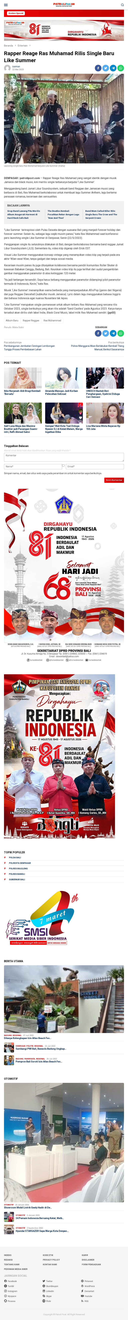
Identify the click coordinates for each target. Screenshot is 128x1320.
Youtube (88, 1296)
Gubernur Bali (17, 879)
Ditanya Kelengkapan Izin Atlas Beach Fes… (27, 1038)
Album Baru (12, 320)
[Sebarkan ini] (98, 68)
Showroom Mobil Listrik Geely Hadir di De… (28, 1207)
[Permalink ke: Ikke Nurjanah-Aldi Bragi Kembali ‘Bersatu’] (23, 378)
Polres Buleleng (18, 868)
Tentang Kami (12, 1264)
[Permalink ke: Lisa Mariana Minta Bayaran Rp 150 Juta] (105, 413)
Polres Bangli (17, 874)
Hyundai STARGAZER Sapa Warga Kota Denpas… (42, 1231)
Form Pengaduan (91, 1264)
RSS (86, 1301)
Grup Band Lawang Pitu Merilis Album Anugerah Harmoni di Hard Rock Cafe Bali (23, 214)
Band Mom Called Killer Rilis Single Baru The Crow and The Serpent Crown (101, 214)
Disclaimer (88, 1260)
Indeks (7, 1255)
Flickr (48, 1301)
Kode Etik (48, 1255)
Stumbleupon (52, 1286)
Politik (29, 1046)
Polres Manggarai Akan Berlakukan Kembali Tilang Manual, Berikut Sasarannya (97, 346)
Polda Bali (15, 857)
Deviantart (89, 1291)
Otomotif (9, 1205)
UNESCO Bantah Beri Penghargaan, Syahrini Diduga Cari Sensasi (103, 394)
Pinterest (89, 1281)
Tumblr (11, 1286)
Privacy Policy (51, 1260)
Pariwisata (29, 1059)
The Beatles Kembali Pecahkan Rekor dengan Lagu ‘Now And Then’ (63, 214)
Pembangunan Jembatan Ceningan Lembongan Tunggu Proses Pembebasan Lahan (29, 346)
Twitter (49, 1281)
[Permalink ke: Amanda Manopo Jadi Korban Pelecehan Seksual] (64, 378)
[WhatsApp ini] (120, 68)
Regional (17, 1035)
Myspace (12, 1296)
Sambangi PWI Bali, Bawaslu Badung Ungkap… (41, 1048)
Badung (8, 1035)
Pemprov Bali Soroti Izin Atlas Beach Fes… (39, 1061)
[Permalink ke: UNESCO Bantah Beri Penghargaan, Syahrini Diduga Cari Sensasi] (105, 378)
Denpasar (20, 1046)
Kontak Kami (50, 1264)
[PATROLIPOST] (64, 4)
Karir (85, 1255)
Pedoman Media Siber (16, 1269)
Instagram (12, 1291)
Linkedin (50, 1291)
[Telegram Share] (113, 68)
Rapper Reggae (31, 320)
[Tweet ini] (105, 68)
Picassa (11, 1301)
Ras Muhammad (52, 320)
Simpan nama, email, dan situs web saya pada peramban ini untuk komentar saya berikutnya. (53, 473)
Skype (49, 1296)
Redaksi (8, 1260)
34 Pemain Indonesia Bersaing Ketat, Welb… (40, 1218)
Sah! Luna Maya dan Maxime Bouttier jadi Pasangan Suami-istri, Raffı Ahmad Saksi (21, 429)
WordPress (90, 1286)
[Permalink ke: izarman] (7, 67)
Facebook (12, 1281)
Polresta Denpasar (20, 863)
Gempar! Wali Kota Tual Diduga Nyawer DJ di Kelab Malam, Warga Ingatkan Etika (64, 429)
